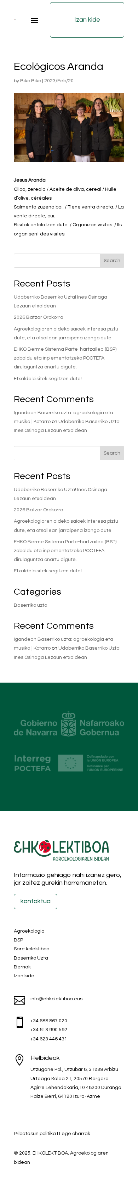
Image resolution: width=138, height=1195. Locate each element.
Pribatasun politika (35, 1133)
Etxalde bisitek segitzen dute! (48, 378)
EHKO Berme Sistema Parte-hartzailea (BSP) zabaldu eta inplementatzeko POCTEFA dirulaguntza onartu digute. (65, 358)
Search (112, 260)
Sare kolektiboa (32, 948)
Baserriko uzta (30, 605)
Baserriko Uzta (31, 958)
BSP (18, 940)
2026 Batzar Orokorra (38, 317)
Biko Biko (30, 80)
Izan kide (87, 19)
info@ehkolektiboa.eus (56, 998)
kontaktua (36, 901)
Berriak (22, 967)
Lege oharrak (74, 1133)
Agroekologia (29, 931)
